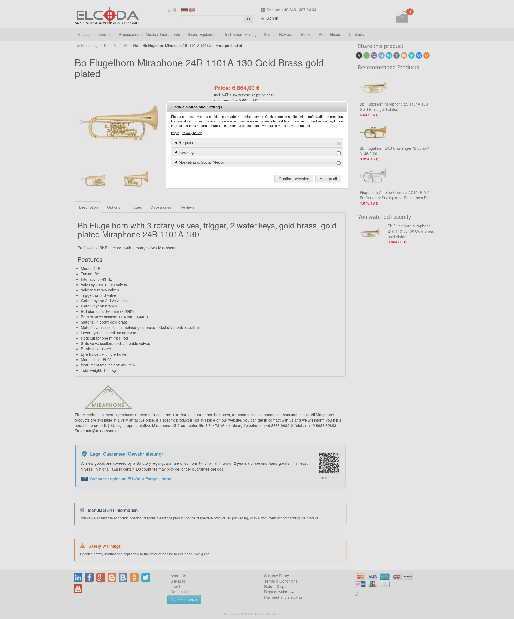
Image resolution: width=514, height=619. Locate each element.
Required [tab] (186, 142)
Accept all (328, 179)
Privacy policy (192, 133)
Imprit (175, 133)
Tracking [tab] (186, 152)
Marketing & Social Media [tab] (201, 162)
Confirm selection (294, 179)
